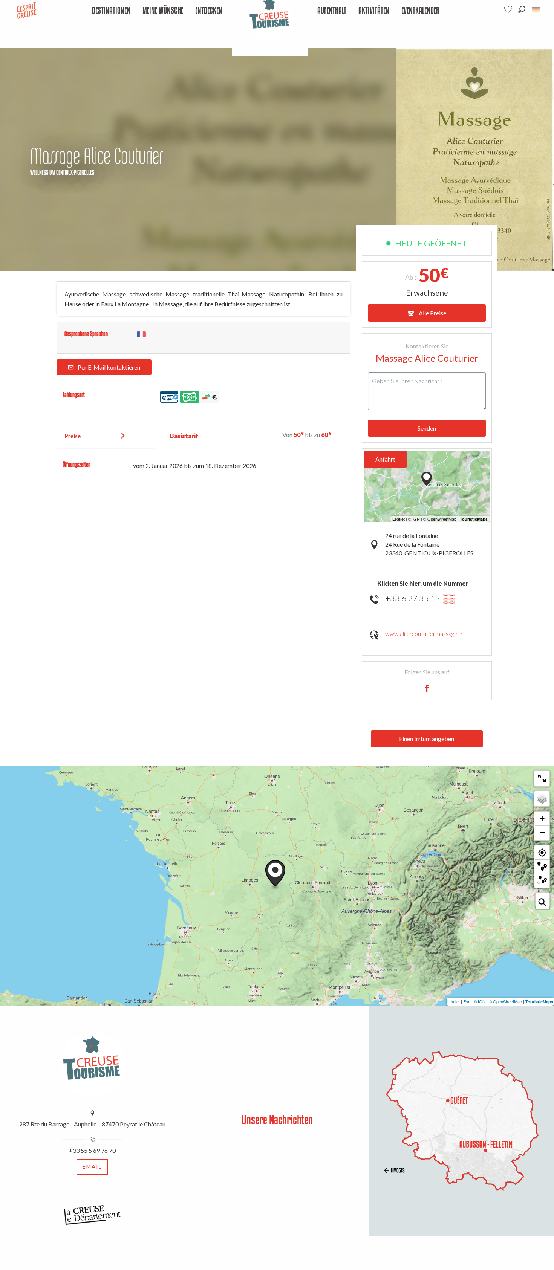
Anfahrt (385, 459)
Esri (466, 1001)
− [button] (542, 832)
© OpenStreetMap (505, 1001)
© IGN (479, 1001)
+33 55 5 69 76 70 (92, 1150)
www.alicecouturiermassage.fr (424, 633)
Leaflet (453, 1001)
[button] (521, 9)
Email (92, 1166)
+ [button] (542, 819)
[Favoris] (509, 9)
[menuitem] (111, 10)
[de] (536, 9)
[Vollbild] (542, 778)
